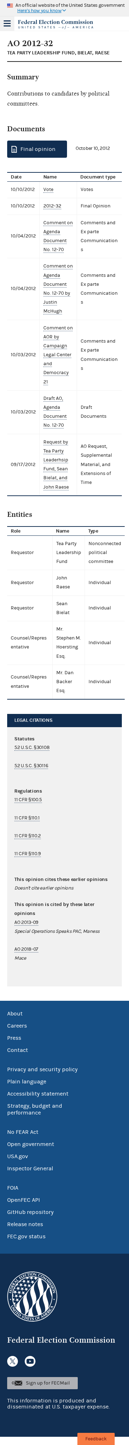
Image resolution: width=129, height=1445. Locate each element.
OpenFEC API (23, 1200)
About (15, 1013)
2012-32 (52, 206)
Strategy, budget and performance (34, 1109)
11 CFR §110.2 (27, 836)
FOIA (12, 1188)
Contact (17, 1050)
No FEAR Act (22, 1132)
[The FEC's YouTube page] (30, 1361)
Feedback (96, 1439)
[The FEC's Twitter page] (12, 1361)
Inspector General (30, 1168)
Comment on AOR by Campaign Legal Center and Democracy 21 (58, 355)
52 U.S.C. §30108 (31, 747)
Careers (17, 1026)
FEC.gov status (26, 1236)
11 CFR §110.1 (27, 818)
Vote (48, 189)
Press (14, 1038)
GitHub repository (30, 1212)
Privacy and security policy (42, 1069)
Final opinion (38, 149)
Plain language (26, 1081)
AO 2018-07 (26, 949)
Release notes (25, 1224)
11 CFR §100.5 (28, 800)
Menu (7, 23)
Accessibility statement (37, 1094)
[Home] (55, 24)
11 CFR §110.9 (27, 854)
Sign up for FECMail (48, 1383)
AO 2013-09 (26, 922)
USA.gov (17, 1156)
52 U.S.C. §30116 (31, 766)
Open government (30, 1144)
